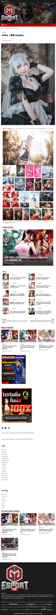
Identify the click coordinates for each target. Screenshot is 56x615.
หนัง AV (34, 609)
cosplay (2, 604)
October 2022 (5, 458)
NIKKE (45, 604)
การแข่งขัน (4, 496)
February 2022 (5, 475)
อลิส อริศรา (38, 609)
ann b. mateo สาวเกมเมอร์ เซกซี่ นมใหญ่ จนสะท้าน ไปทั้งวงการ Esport (18, 312)
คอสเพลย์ (4, 609)
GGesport (42, 128)
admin (10, 40)
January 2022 (5, 477)
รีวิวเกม (3, 502)
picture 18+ (4, 32)
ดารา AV (9, 609)
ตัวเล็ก (12, 609)
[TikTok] (5, 428)
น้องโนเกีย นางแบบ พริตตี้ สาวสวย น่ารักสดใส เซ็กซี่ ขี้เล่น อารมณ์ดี (44, 286)
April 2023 (4, 452)
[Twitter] (9, 428)
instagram (31, 604)
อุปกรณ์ (3, 505)
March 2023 (4, 454)
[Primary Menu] (6, 25)
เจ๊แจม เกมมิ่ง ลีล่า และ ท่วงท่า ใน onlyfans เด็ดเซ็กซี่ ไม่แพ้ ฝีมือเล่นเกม (44, 295)
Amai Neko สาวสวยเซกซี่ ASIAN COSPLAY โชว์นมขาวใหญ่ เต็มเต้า (17, 295)
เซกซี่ (43, 609)
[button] (9, 171)
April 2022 (4, 471)
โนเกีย (53, 609)
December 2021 (5, 479)
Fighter (19, 604)
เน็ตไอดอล (48, 609)
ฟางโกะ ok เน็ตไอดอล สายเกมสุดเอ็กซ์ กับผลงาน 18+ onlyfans (18, 278)
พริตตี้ (27, 609)
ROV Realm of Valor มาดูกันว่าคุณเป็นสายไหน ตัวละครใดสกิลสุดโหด (9, 555)
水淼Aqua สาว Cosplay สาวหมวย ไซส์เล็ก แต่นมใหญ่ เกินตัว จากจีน (17, 303)
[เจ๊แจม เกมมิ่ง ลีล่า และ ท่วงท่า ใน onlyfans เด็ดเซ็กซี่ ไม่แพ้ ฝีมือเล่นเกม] (32, 293)
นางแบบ (19, 609)
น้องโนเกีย (23, 609)
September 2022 (5, 460)
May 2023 (4, 449)
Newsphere (32, 613)
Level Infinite (41, 604)
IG (25, 604)
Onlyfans (49, 604)
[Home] (2, 25)
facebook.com (11, 222)
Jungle (37, 604)
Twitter (31, 607)
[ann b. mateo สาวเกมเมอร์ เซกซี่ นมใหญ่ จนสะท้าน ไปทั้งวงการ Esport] (6, 310)
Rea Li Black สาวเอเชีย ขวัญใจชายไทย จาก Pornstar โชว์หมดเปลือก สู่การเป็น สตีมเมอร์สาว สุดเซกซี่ (43, 312)
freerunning (23, 604)
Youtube (43, 607)
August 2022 (4, 462)
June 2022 (4, 467)
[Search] (54, 25)
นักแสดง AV (16, 609)
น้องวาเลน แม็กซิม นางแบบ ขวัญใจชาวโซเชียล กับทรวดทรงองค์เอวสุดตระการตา (43, 303)
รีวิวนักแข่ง (4, 500)
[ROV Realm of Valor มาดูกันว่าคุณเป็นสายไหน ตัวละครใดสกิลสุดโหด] (9, 544)
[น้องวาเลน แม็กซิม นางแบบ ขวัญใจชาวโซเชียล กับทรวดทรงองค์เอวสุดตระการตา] (32, 302)
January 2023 (5, 456)
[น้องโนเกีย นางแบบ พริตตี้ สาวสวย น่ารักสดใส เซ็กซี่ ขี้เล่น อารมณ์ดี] (32, 285)
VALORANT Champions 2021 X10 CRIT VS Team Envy (42, 321)
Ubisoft (36, 607)
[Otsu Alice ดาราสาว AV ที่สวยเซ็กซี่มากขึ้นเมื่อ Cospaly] (28, 247)
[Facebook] (2, 428)
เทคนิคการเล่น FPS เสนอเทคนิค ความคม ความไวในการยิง (14, 321)
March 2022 (4, 473)
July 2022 (4, 464)
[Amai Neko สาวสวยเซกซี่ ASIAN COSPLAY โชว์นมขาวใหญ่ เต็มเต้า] (6, 293)
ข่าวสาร (3, 498)
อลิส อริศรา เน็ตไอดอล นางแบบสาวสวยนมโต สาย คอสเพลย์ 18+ (43, 278)
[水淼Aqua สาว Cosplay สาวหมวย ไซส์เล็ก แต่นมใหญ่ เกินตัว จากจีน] (6, 301)
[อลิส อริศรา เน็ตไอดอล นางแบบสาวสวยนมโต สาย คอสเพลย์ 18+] (32, 277)
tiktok (26, 607)
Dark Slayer (6, 604)
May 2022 (4, 469)
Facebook (13, 604)
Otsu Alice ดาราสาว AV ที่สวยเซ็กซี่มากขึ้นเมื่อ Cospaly (17, 286)
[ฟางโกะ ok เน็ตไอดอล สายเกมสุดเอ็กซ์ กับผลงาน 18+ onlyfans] (6, 277)
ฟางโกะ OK (31, 609)
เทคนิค (3, 507)
